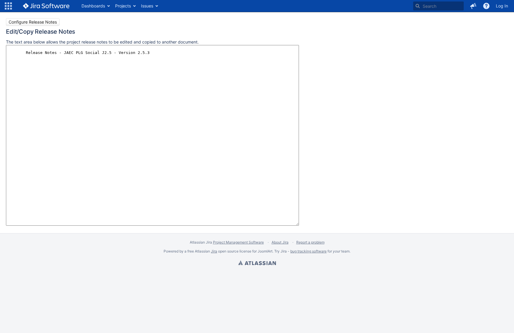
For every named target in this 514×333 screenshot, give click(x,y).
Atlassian (257, 264)
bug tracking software (308, 251)
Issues (147, 5)
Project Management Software (238, 242)
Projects (123, 5)
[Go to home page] (46, 6)
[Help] (486, 6)
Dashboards (93, 5)
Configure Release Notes (33, 21)
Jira (214, 251)
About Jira (280, 242)
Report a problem (310, 242)
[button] (8, 6)
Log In (502, 5)
